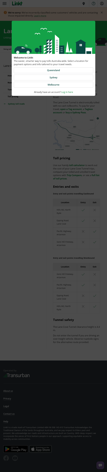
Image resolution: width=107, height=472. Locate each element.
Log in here (67, 92)
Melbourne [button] (53, 84)
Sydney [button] (53, 77)
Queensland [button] (53, 70)
